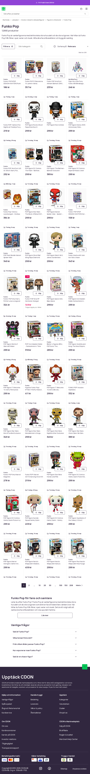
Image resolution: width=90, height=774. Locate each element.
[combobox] (45, 14)
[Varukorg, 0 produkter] (81, 8)
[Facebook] (49, 768)
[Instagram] (40, 768)
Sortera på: (62, 46)
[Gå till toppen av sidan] (84, 666)
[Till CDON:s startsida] (3, 8)
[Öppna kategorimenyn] (86, 8)
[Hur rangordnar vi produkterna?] (55, 46)
